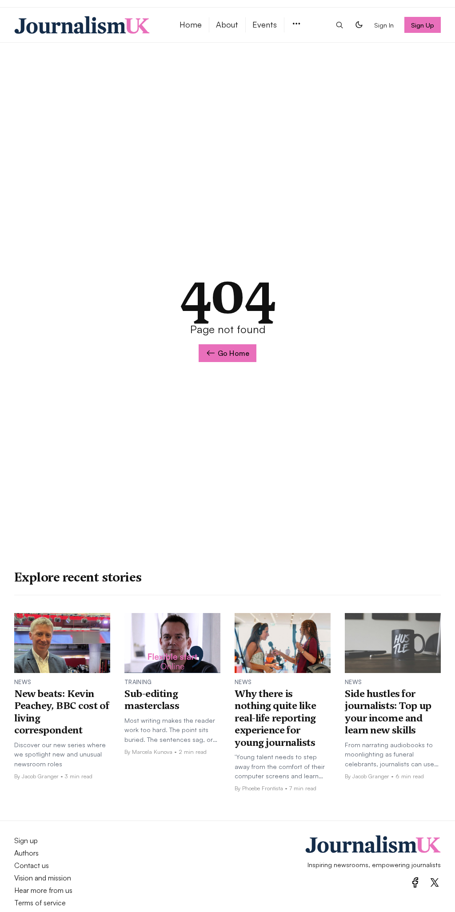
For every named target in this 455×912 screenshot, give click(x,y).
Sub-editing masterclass (151, 700)
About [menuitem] (227, 24)
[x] (434, 882)
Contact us (31, 865)
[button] (296, 24)
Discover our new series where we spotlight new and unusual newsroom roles (60, 754)
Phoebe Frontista (262, 788)
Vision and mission (42, 877)
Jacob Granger (40, 776)
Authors (26, 852)
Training (138, 681)
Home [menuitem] (191, 24)
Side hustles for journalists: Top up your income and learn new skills (388, 712)
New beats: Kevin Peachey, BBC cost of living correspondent (61, 712)
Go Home (233, 353)
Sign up (26, 840)
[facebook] (415, 882)
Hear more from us (43, 890)
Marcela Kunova (152, 751)
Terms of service (40, 902)
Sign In (384, 25)
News (22, 681)
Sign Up (423, 25)
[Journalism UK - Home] (86, 25)
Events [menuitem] (264, 24)
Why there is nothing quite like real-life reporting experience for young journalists (275, 718)
